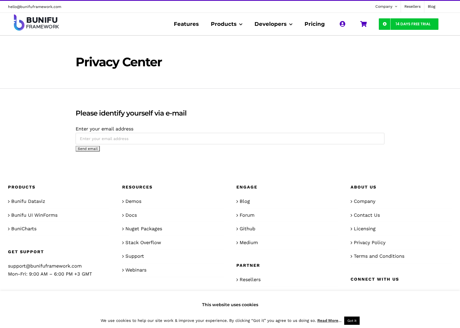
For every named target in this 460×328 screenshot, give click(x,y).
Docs (131, 215)
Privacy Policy (369, 242)
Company (364, 201)
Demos (133, 201)
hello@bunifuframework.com (34, 7)
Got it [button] (351, 321)
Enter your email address (104, 129)
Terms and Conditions (379, 256)
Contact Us (367, 215)
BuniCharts (23, 228)
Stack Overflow (143, 242)
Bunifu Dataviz (28, 201)
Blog (245, 201)
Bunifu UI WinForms (34, 215)
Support (134, 256)
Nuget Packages (143, 228)
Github (247, 228)
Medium (249, 242)
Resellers (250, 279)
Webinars (135, 270)
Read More (327, 320)
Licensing (365, 228)
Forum (247, 215)
